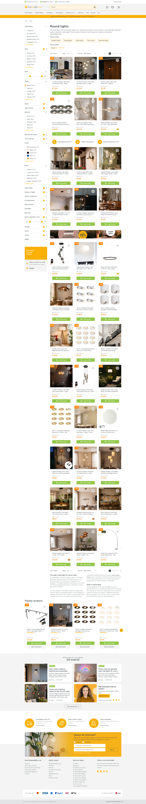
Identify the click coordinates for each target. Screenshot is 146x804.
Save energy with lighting (80, 786)
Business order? (53, 778)
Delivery (51, 767)
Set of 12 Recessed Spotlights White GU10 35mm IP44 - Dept (85, 350)
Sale (99, 12)
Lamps (30, 20)
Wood (30, 125)
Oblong (31, 97)
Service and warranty (55, 769)
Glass (30, 119)
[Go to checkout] (120, 53)
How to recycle (77, 784)
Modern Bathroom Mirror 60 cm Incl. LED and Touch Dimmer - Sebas (109, 431)
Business (93, 12)
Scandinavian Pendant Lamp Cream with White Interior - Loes (109, 214)
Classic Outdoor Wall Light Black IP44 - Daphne (109, 82)
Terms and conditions (31, 765)
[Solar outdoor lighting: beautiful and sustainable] (36, 673)
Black (33, 153)
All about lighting (77, 769)
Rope (30, 128)
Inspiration (76, 765)
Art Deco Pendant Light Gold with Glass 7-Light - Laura (85, 431)
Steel (30, 116)
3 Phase (30, 30)
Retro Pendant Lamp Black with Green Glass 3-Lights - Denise (60, 513)
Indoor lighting (28, 12)
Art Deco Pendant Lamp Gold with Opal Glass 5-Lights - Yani (85, 82)
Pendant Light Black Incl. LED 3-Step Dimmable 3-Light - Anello (61, 214)
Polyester (31, 122)
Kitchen (31, 169)
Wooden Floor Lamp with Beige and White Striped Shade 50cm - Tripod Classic (61, 350)
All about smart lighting (79, 780)
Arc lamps (31, 33)
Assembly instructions (79, 767)
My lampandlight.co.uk (55, 763)
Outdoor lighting (39, 12)
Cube (30, 88)
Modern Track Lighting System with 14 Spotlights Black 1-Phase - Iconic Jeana (36, 630)
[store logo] (33, 7)
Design (30, 64)
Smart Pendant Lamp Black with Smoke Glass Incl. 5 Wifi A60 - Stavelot (85, 390)
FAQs (50, 776)
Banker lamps (32, 36)
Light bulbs (80, 12)
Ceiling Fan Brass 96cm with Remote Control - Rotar (59, 630)
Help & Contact (117, 2)
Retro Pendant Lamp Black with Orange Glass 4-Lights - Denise (109, 513)
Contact (31, 268)
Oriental (31, 53)
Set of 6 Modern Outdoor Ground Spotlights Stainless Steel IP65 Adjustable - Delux (61, 123)
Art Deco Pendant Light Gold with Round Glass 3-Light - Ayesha (85, 472)
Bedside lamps (33, 39)
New (88, 12)
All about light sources (79, 776)
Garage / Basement (34, 181)
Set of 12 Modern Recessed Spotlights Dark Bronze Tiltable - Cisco (83, 630)
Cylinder (31, 91)
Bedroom (32, 178)
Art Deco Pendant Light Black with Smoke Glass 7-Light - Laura (61, 390)
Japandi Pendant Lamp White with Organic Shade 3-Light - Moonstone (109, 173)
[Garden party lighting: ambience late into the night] (36, 693)
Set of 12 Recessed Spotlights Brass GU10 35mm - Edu (61, 431)
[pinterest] (119, 700)
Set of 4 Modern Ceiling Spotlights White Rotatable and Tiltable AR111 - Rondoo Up (109, 309)
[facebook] (113, 700)
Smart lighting (59, 12)
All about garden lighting (80, 772)
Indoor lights (33, 175)
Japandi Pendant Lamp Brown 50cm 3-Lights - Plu (85, 554)
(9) (107, 632)
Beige (33, 150)
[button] (73, 16)
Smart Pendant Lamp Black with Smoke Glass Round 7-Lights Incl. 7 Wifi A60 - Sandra (60, 268)
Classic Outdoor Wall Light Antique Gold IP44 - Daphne (85, 173)
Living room (32, 172)
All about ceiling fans (79, 782)
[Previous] (105, 53)
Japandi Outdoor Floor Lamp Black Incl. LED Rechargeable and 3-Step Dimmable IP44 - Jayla (61, 472)
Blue (32, 156)
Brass (33, 158)
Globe (30, 94)
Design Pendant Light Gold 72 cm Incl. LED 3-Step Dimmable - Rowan (61, 554)
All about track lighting (79, 778)
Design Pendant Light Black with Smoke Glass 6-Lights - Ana (60, 173)
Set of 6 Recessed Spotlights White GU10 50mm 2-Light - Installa (85, 309)
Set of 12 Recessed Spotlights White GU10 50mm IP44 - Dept (109, 630)
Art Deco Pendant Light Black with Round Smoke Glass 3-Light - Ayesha (85, 214)
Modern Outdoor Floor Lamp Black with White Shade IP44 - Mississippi (110, 390)
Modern (31, 59)
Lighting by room (70, 12)
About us (27, 763)
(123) (35, 632)
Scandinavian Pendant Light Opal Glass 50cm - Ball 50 (85, 268)
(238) (59, 632)
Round (31, 85)
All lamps (75, 763)
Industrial (31, 62)
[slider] (30, 76)
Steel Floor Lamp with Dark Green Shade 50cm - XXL (109, 554)
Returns (51, 772)
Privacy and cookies (30, 769)
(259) (83, 632)
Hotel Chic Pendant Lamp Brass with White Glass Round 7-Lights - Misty (86, 123)
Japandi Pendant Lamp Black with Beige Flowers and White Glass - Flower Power (61, 309)
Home (26, 20)
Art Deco (31, 56)
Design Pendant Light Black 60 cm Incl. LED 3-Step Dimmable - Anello (109, 268)
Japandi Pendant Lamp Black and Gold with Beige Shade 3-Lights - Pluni (109, 472)
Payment (51, 765)
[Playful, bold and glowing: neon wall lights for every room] (85, 673)
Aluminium (34, 147)
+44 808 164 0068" (39, 262)
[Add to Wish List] (68, 60)
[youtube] (107, 771)
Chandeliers (32, 42)
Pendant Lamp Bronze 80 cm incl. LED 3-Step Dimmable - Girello (85, 513)
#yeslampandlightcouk (31, 772)
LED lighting (49, 12)
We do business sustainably (32, 767)
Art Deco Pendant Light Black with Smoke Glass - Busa (61, 82)
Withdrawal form (53, 774)
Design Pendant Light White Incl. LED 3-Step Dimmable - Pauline (109, 123)
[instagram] (116, 700)
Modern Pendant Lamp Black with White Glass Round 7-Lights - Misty (109, 350)
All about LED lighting (79, 774)
